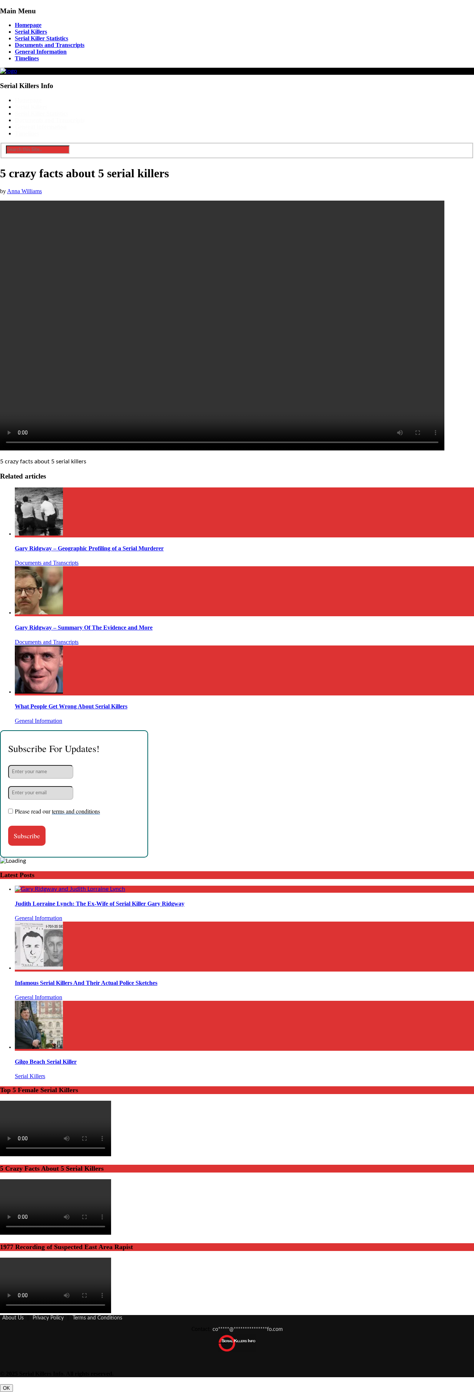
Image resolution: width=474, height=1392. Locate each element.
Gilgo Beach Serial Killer (46, 1062)
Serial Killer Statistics (41, 38)
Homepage (28, 25)
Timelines (27, 58)
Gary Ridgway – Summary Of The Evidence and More (84, 627)
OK (6, 1388)
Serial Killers (31, 31)
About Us (13, 1318)
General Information (41, 51)
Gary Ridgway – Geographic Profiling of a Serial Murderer (89, 548)
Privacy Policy (48, 1318)
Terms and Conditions (97, 1318)
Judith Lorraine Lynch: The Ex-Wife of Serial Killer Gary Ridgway (99, 903)
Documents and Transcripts (49, 45)
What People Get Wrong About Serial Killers (71, 706)
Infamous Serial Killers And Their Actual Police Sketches (86, 983)
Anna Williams (24, 191)
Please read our (57, 811)
